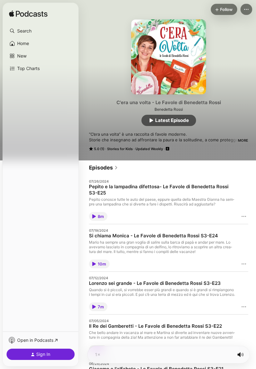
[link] (103, 167)
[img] (28, 14)
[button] (40, 31)
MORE (243, 140)
